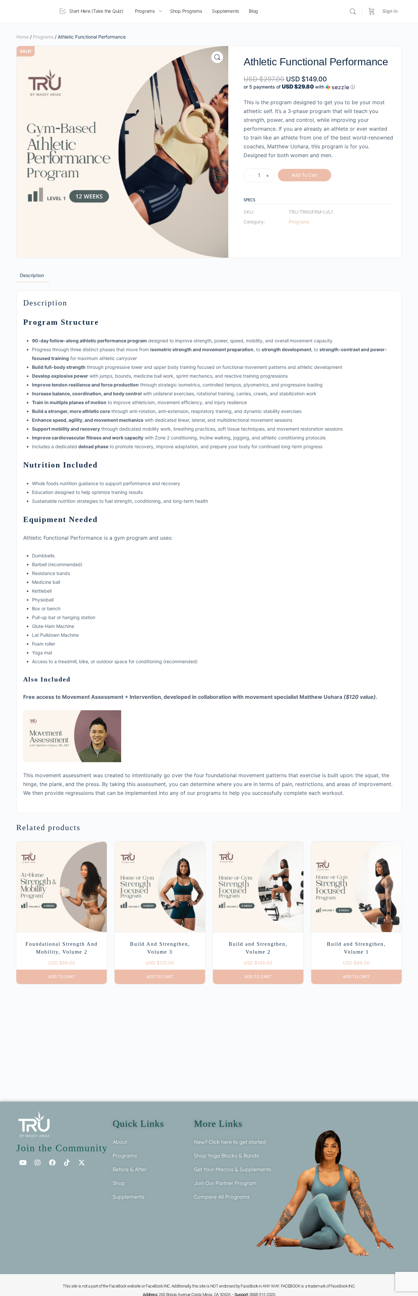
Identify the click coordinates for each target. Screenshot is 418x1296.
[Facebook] (52, 1162)
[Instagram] (37, 1162)
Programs (43, 37)
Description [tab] (32, 275)
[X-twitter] (81, 1162)
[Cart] (371, 11)
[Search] (352, 11)
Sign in (390, 11)
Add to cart (304, 175)
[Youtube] (22, 1162)
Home (22, 37)
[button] (217, 57)
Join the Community (62, 1147)
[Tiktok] (66, 1162)
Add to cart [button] (61, 976)
